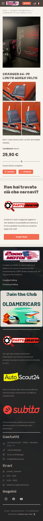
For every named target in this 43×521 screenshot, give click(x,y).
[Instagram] (6, 499)
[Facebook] (13, 499)
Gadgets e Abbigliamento (20, 10)
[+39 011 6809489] (5, 450)
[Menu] (3, 3)
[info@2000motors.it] (5, 459)
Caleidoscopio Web (25, 514)
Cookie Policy (10, 280)
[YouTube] (21, 499)
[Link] (12, 3)
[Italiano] (39, 3)
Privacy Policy (10, 284)
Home (5, 10)
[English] (35, 3)
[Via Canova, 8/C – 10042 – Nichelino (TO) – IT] (5, 444)
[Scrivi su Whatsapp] (5, 454)
